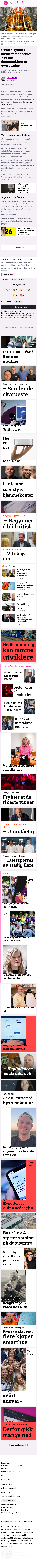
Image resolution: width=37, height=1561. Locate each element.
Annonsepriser (6, 1484)
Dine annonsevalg (8, 1500)
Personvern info (7, 1492)
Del (20, 248)
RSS (2, 1476)
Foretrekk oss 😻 (8, 274)
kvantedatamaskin (17, 279)
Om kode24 (5, 1480)
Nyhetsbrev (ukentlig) (9, 1488)
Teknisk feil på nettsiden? (10, 1496)
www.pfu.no (7, 1546)
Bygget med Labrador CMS (18, 1445)
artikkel (5, 279)
